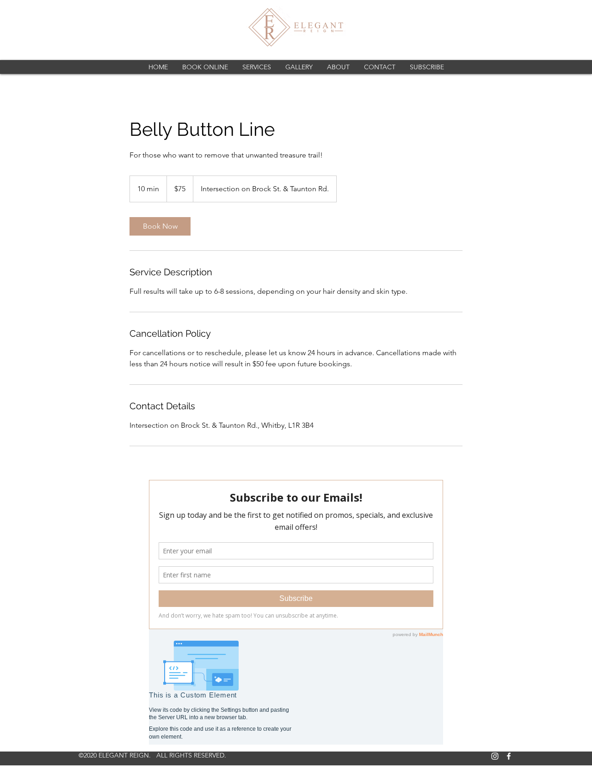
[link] (160, 226)
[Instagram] (495, 756)
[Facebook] (508, 756)
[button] (256, 67)
